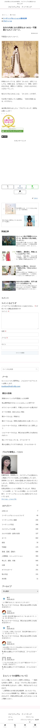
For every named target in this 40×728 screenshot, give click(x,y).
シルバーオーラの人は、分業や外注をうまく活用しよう (20, 427)
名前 (3, 331)
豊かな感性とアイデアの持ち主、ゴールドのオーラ (19, 444)
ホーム (10, 717)
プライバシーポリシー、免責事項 (30, 721)
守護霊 (5, 136)
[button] (36, 369)
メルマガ (10, 719)
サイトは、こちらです (8, 499)
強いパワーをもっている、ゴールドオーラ (16, 440)
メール (4, 338)
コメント (5, 311)
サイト (3, 344)
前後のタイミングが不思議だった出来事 (15, 398)
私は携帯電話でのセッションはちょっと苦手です (18, 403)
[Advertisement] (20, 162)
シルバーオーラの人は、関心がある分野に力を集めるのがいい (20, 434)
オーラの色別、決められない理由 (13, 412)
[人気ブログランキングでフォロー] (12, 130)
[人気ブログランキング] (8, 121)
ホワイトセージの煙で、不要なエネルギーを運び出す (20, 407)
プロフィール (7, 21)
